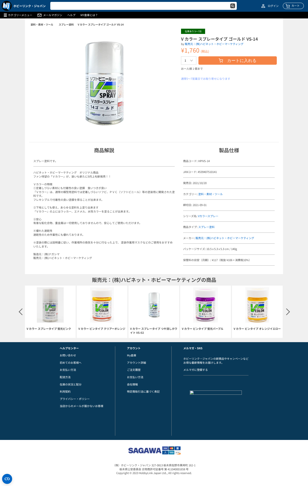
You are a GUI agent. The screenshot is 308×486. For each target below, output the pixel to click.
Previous (22, 312)
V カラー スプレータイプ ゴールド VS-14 (101, 24)
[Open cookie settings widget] (7, 479)
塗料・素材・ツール (42, 24)
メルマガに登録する (195, 370)
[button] (169, 36)
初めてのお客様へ (71, 363)
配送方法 (65, 377)
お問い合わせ (68, 355)
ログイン (273, 6)
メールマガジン (52, 15)
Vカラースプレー (208, 216)
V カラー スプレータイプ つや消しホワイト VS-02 (153, 331)
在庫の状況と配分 (71, 384)
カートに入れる (241, 60)
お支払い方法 (68, 370)
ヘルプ (71, 15)
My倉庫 (131, 355)
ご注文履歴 (134, 370)
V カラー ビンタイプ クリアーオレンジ (101, 329)
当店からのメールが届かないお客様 (81, 406)
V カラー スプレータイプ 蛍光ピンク (49, 329)
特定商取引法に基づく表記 (143, 391)
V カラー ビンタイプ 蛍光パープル (202, 329)
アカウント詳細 (136, 363)
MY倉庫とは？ (89, 15)
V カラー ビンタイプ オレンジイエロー (257, 329)
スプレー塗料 (66, 24)
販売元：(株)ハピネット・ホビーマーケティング (214, 44)
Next (286, 312)
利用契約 (65, 391)
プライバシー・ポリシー (75, 399)
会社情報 (132, 384)
